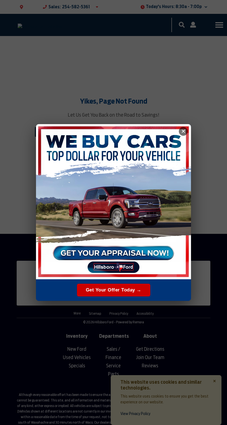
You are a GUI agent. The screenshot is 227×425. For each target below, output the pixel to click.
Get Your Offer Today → (113, 290)
